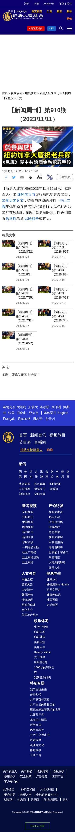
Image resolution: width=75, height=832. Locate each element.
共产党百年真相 (40, 699)
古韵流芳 (27, 589)
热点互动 (54, 517)
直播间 (40, 442)
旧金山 (21, 413)
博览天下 (39, 488)
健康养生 (54, 573)
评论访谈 (56, 506)
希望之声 (25, 794)
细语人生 (54, 567)
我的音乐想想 (42, 677)
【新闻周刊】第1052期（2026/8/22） (25, 247)
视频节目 (16, 93)
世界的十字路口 (58, 552)
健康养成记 (54, 594)
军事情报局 (56, 542)
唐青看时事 (56, 547)
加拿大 (33, 407)
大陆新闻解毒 (57, 562)
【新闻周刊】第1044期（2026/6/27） (25, 339)
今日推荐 (24, 488)
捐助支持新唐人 (31, 450)
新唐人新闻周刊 (49, 93)
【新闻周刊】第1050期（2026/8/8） (25, 270)
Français (9, 418)
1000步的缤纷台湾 (44, 670)
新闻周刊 (27, 537)
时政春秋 (54, 527)
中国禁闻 (27, 522)
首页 (5, 93)
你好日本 (39, 631)
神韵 (26, 3)
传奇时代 (35, 694)
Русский (24, 418)
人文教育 (29, 573)
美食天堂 (39, 642)
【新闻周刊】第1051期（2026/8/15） (61, 247)
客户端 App (11, 781)
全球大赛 (39, 494)
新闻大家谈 (56, 512)
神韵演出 (24, 494)
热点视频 (39, 483)
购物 (50, 450)
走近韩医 (52, 604)
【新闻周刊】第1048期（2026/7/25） (25, 293)
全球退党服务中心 (47, 794)
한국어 (50, 418)
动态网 (21, 799)
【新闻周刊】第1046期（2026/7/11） (25, 316)
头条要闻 (24, 483)
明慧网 (8, 799)
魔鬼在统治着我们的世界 (45, 709)
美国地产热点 (30, 614)
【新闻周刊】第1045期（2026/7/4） (61, 316)
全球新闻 (27, 512)
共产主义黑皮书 (40, 734)
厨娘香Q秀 (40, 662)
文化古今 (27, 609)
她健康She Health (58, 584)
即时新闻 (55, 483)
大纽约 (21, 407)
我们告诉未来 (38, 689)
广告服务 (41, 776)
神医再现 (52, 599)
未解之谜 (27, 579)
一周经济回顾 (30, 547)
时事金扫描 (56, 522)
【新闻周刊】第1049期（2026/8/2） (61, 270)
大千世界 (39, 657)
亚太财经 (27, 562)
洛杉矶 (44, 407)
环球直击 (27, 517)
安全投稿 (25, 776)
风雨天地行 (37, 729)
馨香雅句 (27, 594)
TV (52, 28)
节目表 (25, 442)
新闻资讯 (38, 435)
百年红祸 (35, 724)
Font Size (39, 176)
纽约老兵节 (26, 195)
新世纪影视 (51, 799)
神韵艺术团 (28, 789)
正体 (61, 3)
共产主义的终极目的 (42, 704)
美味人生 (39, 647)
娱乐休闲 (41, 621)
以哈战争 (32, 219)
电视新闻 (30, 93)
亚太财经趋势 (30, 557)
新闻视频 (29, 506)
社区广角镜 (29, 552)
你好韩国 (39, 636)
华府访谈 (27, 542)
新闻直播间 (37, 28)
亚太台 (34, 413)
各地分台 (49, 3)
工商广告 (35, 755)
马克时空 (54, 557)
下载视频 (65, 177)
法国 (11, 413)
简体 (69, 3)
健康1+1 (52, 579)
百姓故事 (35, 739)
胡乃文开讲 (54, 589)
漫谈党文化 (37, 745)
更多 (65, 799)
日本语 (38, 418)
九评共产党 (37, 714)
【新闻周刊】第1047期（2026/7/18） (61, 293)
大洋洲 (56, 407)
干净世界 (9, 794)
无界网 (35, 799)
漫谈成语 (27, 599)
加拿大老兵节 (13, 201)
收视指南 (42, 771)
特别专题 (37, 683)
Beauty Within (42, 652)
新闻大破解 (56, 537)
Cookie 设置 (38, 826)
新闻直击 (27, 532)
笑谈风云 (27, 584)
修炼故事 (35, 750)
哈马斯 (11, 219)
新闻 (22, 464)
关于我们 (26, 771)
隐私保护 (58, 771)
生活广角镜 (41, 626)
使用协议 (9, 776)
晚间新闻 (27, 527)
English (62, 413)
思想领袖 (54, 532)
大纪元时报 (47, 789)
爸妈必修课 (29, 604)
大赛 (36, 3)
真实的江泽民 (38, 719)
